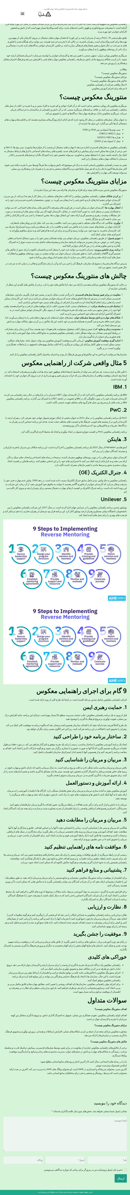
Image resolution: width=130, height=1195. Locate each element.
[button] (22, 13)
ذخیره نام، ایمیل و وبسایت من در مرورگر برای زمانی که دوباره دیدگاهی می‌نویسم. (83, 1169)
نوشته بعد (9, 1090)
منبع (125, 1077)
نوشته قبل (120, 1090)
